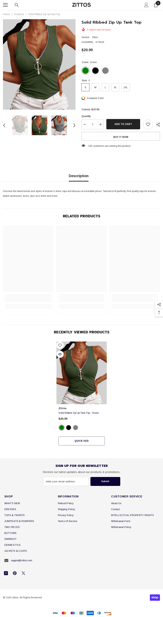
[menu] (5, 5)
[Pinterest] (15, 573)
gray (76, 428)
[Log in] (146, 5)
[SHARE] (156, 124)
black (69, 428)
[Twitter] (23, 573)
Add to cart (123, 124)
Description (78, 176)
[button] (4, 125)
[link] (28, 300)
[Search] (16, 5)
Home (6, 14)
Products (19, 14)
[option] (39, 64)
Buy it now (120, 137)
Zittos (95, 37)
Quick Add (82, 440)
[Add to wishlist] (148, 124)
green (62, 428)
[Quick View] (60, 354)
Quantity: (86, 116)
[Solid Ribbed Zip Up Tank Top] (81, 373)
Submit (105, 481)
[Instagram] (6, 573)
